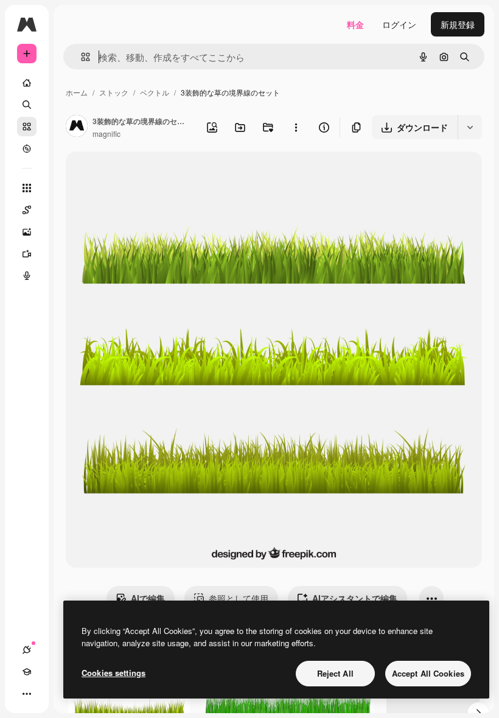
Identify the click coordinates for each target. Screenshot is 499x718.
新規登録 (458, 24)
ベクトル (154, 92)
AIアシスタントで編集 (354, 598)
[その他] (27, 693)
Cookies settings (113, 672)
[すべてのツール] (27, 188)
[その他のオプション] (296, 127)
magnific (106, 133)
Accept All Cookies (428, 673)
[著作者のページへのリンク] (77, 127)
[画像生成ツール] (27, 232)
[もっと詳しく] (27, 148)
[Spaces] (27, 210)
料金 (355, 24)
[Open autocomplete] (80, 56)
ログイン (399, 24)
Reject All (335, 673)
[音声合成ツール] (27, 275)
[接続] (27, 650)
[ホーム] (27, 82)
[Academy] (27, 671)
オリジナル (149, 175)
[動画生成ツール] (27, 253)
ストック (113, 92)
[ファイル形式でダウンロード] (470, 127)
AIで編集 (148, 598)
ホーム (77, 92)
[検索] (27, 104)
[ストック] (27, 126)
